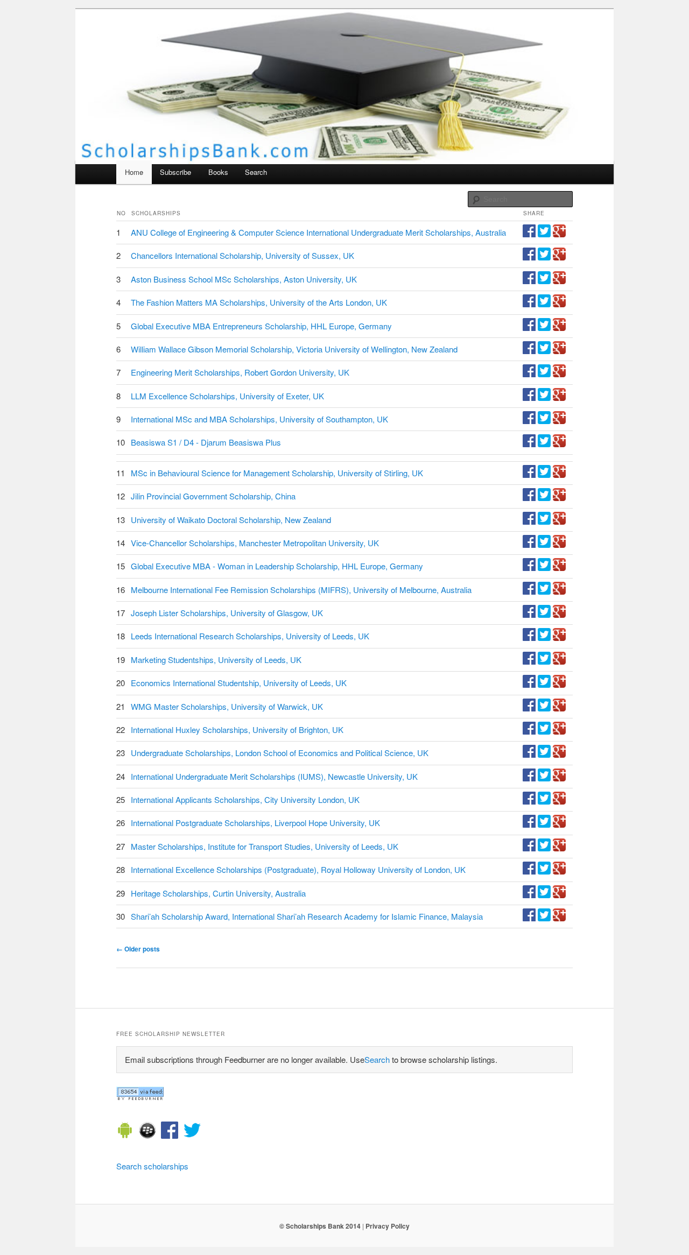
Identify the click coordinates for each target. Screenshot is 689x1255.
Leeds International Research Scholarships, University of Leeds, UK (250, 635)
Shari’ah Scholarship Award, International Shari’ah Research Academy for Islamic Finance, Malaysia (307, 916)
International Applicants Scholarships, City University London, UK (245, 799)
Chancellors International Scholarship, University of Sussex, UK (242, 255)
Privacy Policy (387, 1226)
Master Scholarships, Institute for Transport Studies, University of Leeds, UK (264, 846)
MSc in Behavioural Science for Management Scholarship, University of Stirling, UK (277, 472)
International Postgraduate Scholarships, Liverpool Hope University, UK (255, 822)
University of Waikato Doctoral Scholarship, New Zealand (231, 519)
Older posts (138, 949)
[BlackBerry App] (147, 1132)
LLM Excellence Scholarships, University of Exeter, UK (227, 395)
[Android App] (124, 1132)
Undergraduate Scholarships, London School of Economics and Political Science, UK (279, 752)
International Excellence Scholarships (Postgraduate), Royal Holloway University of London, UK (298, 869)
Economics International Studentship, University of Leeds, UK (239, 682)
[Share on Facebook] (529, 233)
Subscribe (175, 172)
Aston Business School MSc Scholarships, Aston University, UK (244, 279)
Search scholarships (152, 1166)
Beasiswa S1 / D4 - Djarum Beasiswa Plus (206, 442)
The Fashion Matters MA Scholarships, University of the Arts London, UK (259, 302)
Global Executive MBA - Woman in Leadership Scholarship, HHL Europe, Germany (277, 566)
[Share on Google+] (559, 233)
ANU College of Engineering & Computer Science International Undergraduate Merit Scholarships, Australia (318, 232)
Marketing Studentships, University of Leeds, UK (216, 659)
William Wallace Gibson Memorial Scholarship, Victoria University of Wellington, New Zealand (294, 349)
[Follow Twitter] (192, 1132)
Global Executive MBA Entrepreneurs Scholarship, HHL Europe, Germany (261, 326)
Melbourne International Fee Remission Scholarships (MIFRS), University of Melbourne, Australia (301, 589)
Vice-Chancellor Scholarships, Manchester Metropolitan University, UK (255, 542)
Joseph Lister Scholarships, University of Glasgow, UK (227, 612)
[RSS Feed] (140, 1097)
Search (256, 172)
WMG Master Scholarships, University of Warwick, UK (227, 706)
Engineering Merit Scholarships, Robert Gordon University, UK (240, 372)
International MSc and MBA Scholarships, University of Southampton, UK (259, 419)
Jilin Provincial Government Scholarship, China (213, 496)
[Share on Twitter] (544, 233)
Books (218, 172)
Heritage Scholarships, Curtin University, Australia (218, 893)
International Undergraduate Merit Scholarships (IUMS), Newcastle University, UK (274, 776)
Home (134, 172)
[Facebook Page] (169, 1132)
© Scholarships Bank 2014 (320, 1226)
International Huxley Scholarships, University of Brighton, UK (237, 729)
